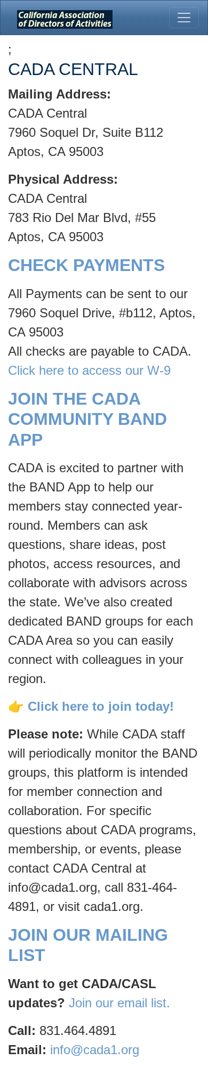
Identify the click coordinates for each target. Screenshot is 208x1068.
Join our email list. (119, 1003)
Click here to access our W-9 (89, 370)
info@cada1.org (94, 1049)
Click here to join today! (101, 706)
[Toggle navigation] (184, 17)
